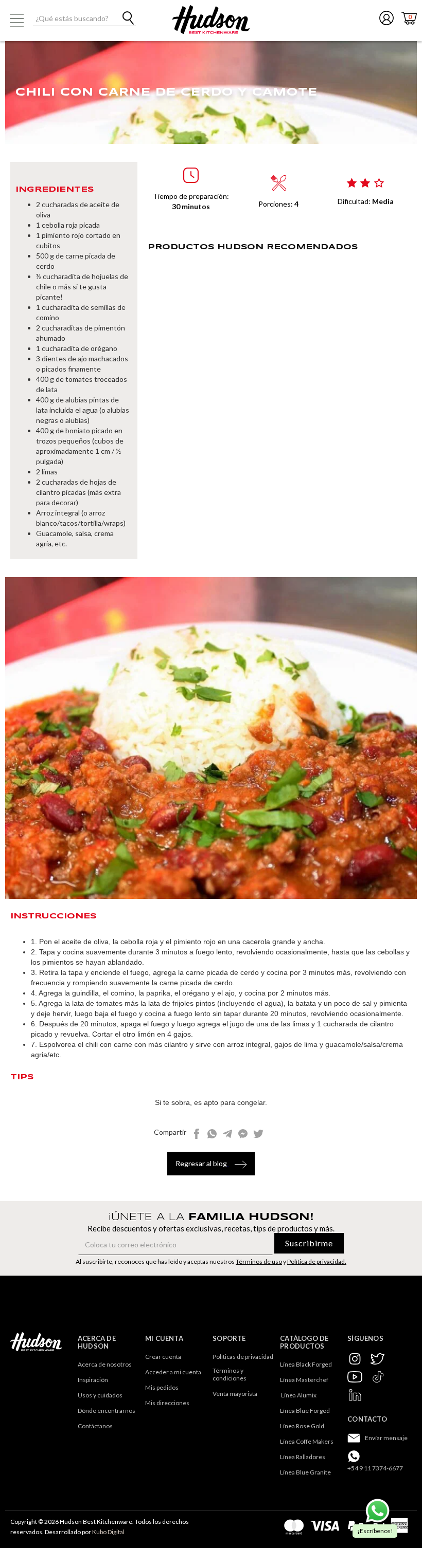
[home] (211, 19)
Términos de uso (259, 1261)
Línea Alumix (298, 1395)
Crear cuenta (163, 1356)
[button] (16, 20)
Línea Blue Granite (305, 1472)
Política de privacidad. (316, 1261)
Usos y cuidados (100, 1395)
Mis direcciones (167, 1403)
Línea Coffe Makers (306, 1441)
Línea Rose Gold (302, 1426)
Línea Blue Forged (305, 1410)
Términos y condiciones (230, 1374)
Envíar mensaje (386, 1438)
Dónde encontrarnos (106, 1410)
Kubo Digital (108, 1532)
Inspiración (93, 1380)
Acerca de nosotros (105, 1364)
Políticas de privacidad (243, 1356)
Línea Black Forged (306, 1364)
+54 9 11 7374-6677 (375, 1468)
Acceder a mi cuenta (173, 1372)
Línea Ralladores (302, 1457)
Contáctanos (95, 1426)
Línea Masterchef (304, 1380)
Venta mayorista (235, 1393)
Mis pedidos (162, 1387)
